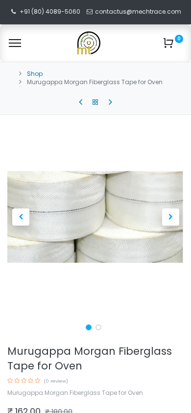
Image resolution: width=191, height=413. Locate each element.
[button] (20, 216)
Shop (35, 73)
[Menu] (15, 43)
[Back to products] (95, 102)
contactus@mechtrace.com (139, 11)
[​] (80, 102)
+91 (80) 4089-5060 (50, 11)
